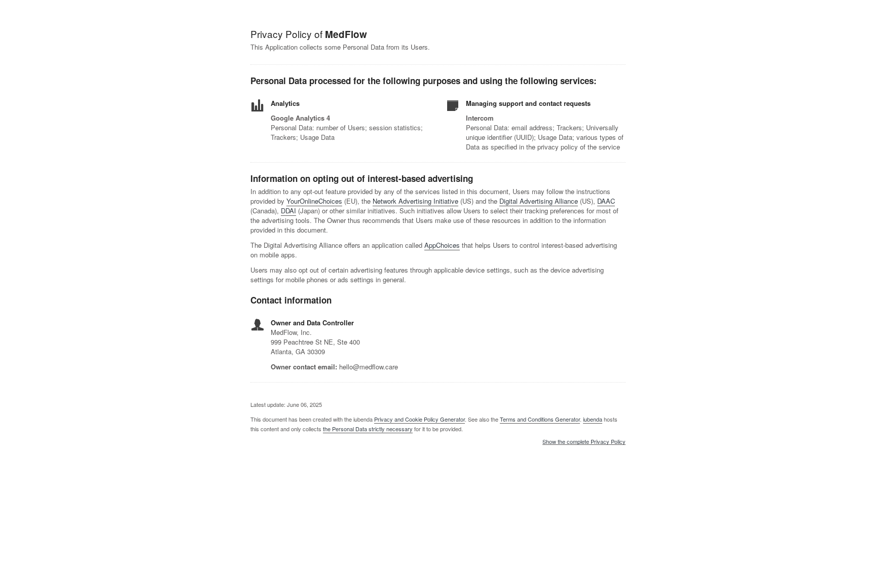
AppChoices (442, 245)
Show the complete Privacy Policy (584, 442)
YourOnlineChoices (314, 201)
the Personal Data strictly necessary (368, 429)
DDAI (288, 210)
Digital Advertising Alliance (538, 201)
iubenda (592, 419)
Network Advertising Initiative (415, 201)
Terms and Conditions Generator (540, 419)
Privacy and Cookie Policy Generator (419, 419)
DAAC (606, 201)
